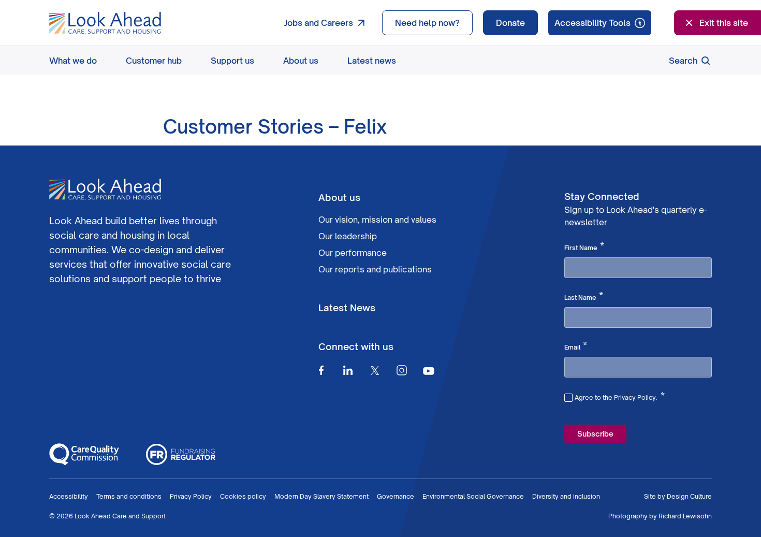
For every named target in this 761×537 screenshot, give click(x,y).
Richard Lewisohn (685, 516)
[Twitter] (375, 370)
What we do (73, 60)
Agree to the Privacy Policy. (620, 396)
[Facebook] (321, 370)
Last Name (583, 296)
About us (300, 60)
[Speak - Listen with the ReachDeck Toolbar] (599, 22)
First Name (584, 247)
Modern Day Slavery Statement (321, 496)
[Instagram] (401, 370)
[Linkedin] (348, 370)
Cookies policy (243, 496)
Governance (395, 496)
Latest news (371, 60)
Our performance (352, 253)
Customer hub (154, 60)
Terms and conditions (129, 496)
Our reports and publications (375, 269)
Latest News (346, 307)
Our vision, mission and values (377, 219)
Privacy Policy (191, 496)
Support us (232, 60)
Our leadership (347, 236)
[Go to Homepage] (105, 23)
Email (575, 346)
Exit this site (723, 23)
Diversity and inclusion (566, 496)
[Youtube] (428, 370)
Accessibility (68, 496)
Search (683, 60)
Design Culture (689, 496)
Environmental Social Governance (473, 496)
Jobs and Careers (318, 23)
